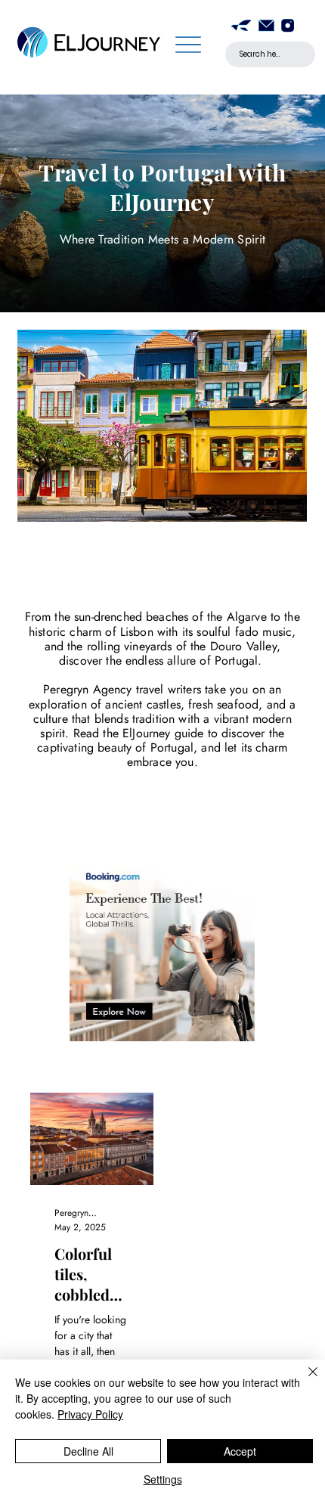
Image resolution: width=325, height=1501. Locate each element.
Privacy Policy (90, 1414)
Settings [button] (163, 1479)
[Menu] (188, 44)
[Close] (304, 1381)
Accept (240, 1451)
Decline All (88, 1451)
